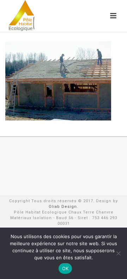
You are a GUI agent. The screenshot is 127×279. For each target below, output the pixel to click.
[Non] (118, 253)
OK (65, 268)
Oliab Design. (63, 206)
